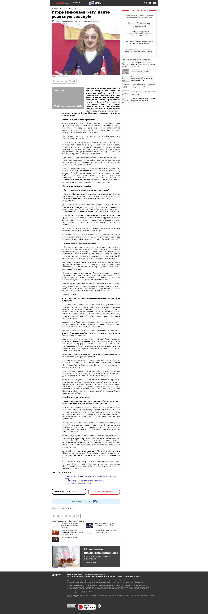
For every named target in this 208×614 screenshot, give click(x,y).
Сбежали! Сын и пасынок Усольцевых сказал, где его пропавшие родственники (143, 100)
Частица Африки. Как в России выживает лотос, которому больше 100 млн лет (143, 64)
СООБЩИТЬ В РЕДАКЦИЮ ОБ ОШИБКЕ (129, 576)
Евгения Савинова (62, 76)
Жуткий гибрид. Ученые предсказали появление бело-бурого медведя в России (143, 85)
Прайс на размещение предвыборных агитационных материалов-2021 (91, 576)
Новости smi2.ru (59, 568)
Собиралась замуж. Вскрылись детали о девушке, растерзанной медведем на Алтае (142, 78)
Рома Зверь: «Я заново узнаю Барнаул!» (85, 481)
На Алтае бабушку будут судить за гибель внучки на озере (139, 42)
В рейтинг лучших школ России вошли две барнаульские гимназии (139, 51)
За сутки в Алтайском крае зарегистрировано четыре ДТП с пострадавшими (139, 25)
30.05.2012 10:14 (57, 9)
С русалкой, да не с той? (69, 537)
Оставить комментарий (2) (104, 491)
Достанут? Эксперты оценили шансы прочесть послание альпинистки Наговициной (143, 93)
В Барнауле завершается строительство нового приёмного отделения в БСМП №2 (139, 33)
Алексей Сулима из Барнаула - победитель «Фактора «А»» (105, 524)
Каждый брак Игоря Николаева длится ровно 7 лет (105, 531)
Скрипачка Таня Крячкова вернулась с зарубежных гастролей (69, 525)
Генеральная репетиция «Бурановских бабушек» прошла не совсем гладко (72, 532)
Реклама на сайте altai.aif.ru (95, 574)
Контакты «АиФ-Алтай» (74, 574)
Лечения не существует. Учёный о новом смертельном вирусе (142, 70)
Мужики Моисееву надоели (79, 483)
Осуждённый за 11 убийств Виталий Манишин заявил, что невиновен (139, 16)
